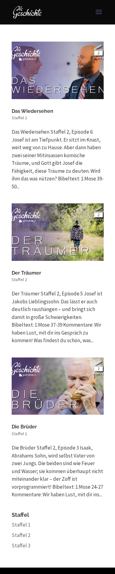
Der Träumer (26, 273)
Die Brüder (24, 427)
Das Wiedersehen (32, 111)
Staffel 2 (19, 117)
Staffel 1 (21, 524)
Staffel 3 (21, 545)
